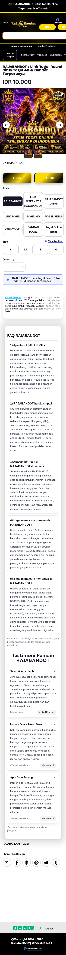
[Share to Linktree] (26, 862)
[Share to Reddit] (46, 862)
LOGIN (47, 27)
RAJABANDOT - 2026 (16, 843)
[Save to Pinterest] (36, 862)
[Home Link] (24, 24)
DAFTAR (49, 178)
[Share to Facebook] (16, 862)
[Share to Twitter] (7, 862)
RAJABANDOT (13, 297)
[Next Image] (59, 125)
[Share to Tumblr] (56, 862)
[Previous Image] (6, 125)
